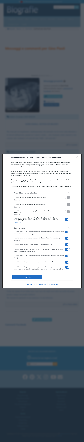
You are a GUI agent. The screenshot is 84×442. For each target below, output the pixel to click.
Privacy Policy (53, 284)
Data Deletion (30, 284)
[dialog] (42, 221)
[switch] (67, 197)
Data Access (42, 284)
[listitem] (42, 193)
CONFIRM (27, 277)
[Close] (77, 158)
